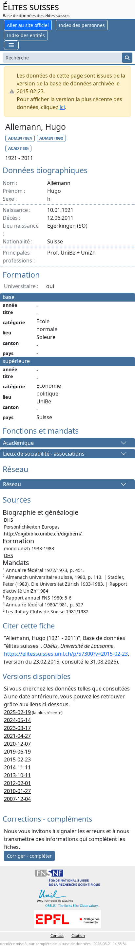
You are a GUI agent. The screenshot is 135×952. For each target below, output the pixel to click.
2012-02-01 (17, 783)
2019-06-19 (17, 751)
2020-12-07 (17, 743)
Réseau (12, 484)
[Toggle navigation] (11, 45)
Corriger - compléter (29, 856)
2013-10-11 (17, 775)
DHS (8, 520)
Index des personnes (82, 25)
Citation (78, 935)
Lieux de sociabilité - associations (44, 453)
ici (62, 107)
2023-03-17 (17, 728)
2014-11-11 (17, 767)
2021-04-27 (17, 735)
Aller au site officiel (28, 25)
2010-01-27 (17, 791)
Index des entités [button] (26, 35)
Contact (57, 935)
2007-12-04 (17, 799)
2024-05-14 (17, 720)
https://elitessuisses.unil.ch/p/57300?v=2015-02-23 (66, 653)
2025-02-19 (17, 712)
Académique (18, 443)
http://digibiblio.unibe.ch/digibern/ (43, 534)
